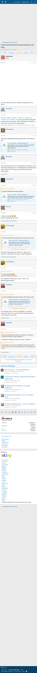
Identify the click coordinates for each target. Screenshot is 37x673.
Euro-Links (4, 461)
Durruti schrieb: (6, 271)
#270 (35, 329)
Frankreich (4, 472)
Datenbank (4, 447)
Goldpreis (4, 422)
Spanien (4, 497)
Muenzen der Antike (15, 380)
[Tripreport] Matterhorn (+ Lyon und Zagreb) (19, 404)
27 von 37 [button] (19, 52)
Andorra (4, 463)
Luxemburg (5, 483)
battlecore (6, 380)
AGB (22, 670)
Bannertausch (5, 439)
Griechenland (5, 474)
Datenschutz (5, 445)
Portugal (4, 491)
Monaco (4, 486)
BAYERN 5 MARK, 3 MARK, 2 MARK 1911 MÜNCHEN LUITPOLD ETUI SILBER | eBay (16, 118)
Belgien (4, 466)
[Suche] (35, 2)
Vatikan (4, 499)
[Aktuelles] (31, 2)
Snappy (6, 389)
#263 (35, 135)
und (10, 221)
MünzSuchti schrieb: (7, 188)
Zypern (3, 500)
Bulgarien (4, 468)
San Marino (5, 493)
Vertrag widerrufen (13, 670)
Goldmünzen (5, 460)
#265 (35, 185)
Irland (3, 475)
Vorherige (11, 52)
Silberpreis (4, 426)
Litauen (4, 482)
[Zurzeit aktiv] (4, 228)
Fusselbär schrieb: (6, 342)
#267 (35, 232)
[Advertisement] (18, 23)
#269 (35, 291)
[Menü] (2, 2)
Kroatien (4, 479)
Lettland (4, 480)
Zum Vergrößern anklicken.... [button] (18, 249)
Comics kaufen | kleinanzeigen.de (18, 143)
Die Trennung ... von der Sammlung (16, 370)
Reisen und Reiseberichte (15, 389)
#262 (35, 115)
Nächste (26, 52)
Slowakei (4, 494)
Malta (3, 485)
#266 (35, 213)
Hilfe (23, 671)
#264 (35, 163)
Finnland (4, 471)
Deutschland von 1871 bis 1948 (15, 371)
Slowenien (4, 496)
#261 (35, 62)
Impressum (5, 444)
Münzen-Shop (5, 442)
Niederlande (5, 488)
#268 (35, 268)
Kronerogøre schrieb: (7, 332)
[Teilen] (32, 63)
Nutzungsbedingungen (7, 671)
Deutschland (5, 464)
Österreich (4, 490)
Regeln (3, 440)
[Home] (5, 2)
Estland (4, 469)
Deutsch (4, 667)
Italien (3, 477)
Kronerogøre (5, 49)
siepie (5, 371)
